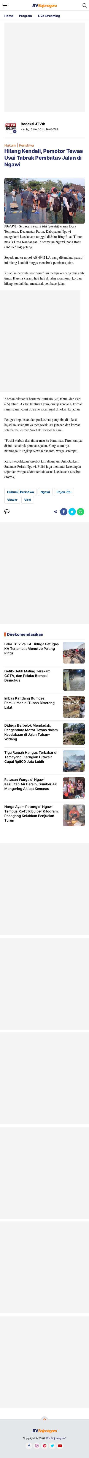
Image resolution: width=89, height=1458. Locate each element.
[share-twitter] (72, 511)
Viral (27, 500)
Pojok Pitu (64, 492)
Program (25, 16)
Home (8, 16)
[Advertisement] (44, 67)
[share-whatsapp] (80, 511)
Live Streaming (49, 16)
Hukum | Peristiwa (19, 145)
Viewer (12, 500)
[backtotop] (44, 1420)
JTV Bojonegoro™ (55, 1438)
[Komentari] (7, 511)
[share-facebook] (63, 511)
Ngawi (45, 492)
